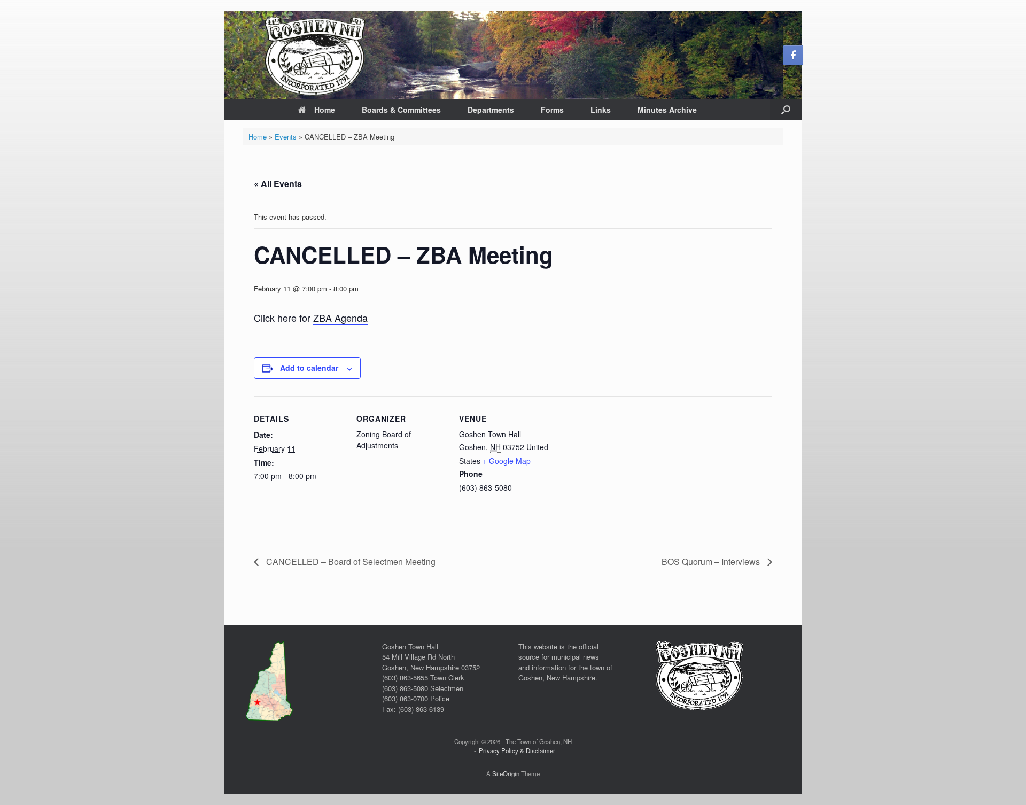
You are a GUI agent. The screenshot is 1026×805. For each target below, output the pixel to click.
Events (286, 136)
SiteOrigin (505, 773)
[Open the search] (786, 109)
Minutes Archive (667, 109)
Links (600, 109)
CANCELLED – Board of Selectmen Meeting (350, 561)
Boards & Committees (401, 109)
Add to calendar (309, 367)
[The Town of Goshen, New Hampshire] (513, 55)
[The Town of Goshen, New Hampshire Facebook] (793, 55)
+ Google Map (507, 460)
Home (324, 109)
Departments (491, 109)
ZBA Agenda (340, 317)
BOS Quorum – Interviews (712, 561)
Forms (552, 109)
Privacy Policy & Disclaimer (517, 750)
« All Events (278, 183)
